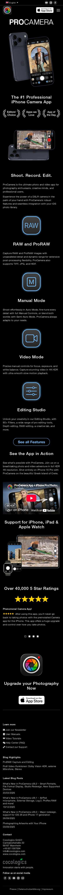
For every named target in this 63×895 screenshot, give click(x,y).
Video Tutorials (13, 738)
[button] (25, 636)
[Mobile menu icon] (58, 10)
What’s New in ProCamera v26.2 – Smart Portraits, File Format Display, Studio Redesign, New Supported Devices (31, 786)
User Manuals (13, 734)
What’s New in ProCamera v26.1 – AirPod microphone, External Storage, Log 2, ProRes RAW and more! (30, 800)
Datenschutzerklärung (29, 889)
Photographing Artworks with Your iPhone (24, 823)
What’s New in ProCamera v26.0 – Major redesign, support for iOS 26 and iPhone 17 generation (30, 813)
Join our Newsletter (16, 729)
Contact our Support (16, 747)
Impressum (47, 889)
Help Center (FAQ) (15, 742)
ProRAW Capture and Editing (18, 762)
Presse (13, 889)
